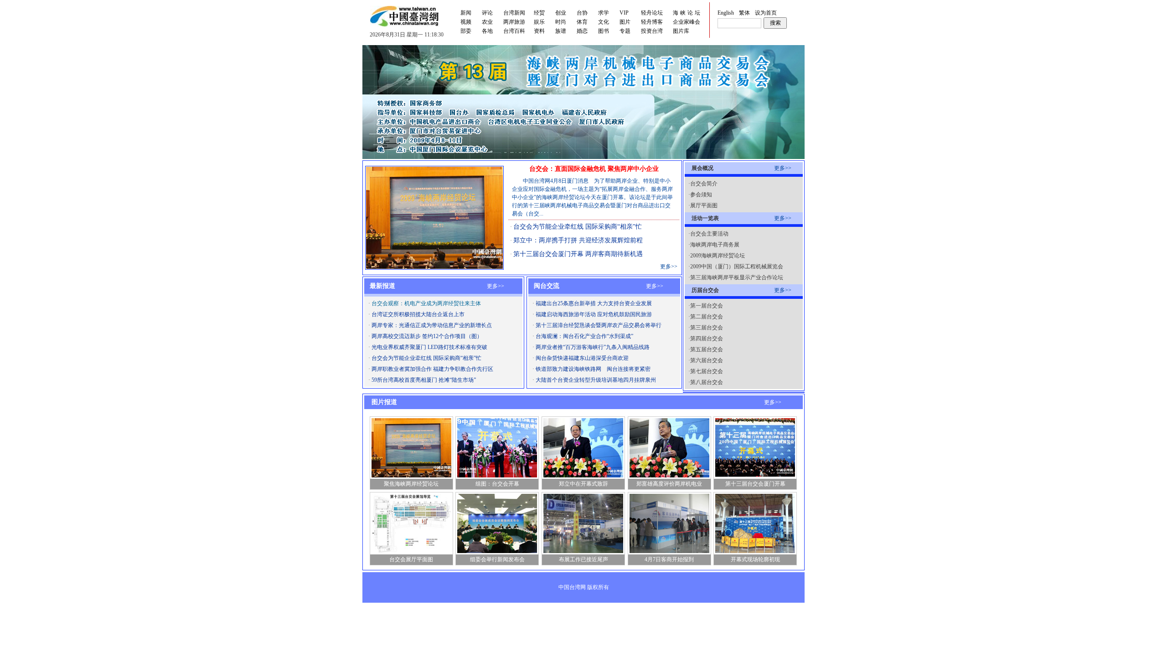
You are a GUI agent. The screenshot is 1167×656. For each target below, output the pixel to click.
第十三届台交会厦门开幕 (755, 484)
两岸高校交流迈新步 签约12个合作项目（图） (427, 336)
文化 (603, 22)
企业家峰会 (686, 22)
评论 (487, 13)
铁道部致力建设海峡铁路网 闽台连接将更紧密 (593, 369)
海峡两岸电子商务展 (714, 244)
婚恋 (582, 31)
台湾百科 (514, 31)
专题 (625, 31)
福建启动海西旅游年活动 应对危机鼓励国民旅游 (594, 314)
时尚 (560, 22)
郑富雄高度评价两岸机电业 (669, 484)
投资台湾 (652, 31)
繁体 (744, 13)
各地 (487, 31)
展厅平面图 (704, 205)
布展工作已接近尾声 (583, 559)
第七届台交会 (706, 371)
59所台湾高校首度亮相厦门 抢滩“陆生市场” (424, 380)
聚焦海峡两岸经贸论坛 (411, 484)
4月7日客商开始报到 (669, 559)
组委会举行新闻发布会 (497, 559)
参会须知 (701, 194)
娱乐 (539, 22)
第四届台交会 (706, 338)
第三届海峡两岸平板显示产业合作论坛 (736, 277)
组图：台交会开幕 (497, 484)
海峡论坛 (687, 13)
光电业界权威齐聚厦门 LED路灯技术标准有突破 (429, 347)
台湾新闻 (514, 13)
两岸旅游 (514, 22)
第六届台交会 (706, 360)
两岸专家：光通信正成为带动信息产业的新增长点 (432, 325)
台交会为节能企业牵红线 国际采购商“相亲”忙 (577, 226)
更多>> (668, 266)
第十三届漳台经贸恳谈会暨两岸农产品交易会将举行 (598, 325)
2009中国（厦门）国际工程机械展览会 (736, 266)
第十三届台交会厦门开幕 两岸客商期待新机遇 (578, 254)
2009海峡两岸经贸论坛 (717, 255)
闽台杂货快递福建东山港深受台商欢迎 (582, 358)
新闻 (465, 13)
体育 (582, 22)
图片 (625, 22)
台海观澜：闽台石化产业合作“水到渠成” (584, 336)
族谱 (560, 31)
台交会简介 (704, 183)
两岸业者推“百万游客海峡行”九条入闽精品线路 (593, 347)
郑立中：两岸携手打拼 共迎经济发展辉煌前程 (578, 240)
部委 (465, 31)
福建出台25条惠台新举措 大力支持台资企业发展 (594, 303)
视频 (465, 22)
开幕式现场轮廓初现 (755, 559)
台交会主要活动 (709, 234)
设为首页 (766, 13)
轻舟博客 (652, 22)
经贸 (539, 13)
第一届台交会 (706, 305)
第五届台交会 (706, 349)
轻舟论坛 (652, 13)
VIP (624, 13)
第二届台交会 (706, 316)
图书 (603, 31)
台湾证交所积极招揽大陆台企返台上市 (418, 314)
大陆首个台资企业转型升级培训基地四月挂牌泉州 (596, 380)
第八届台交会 (706, 382)
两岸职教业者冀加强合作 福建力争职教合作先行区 (432, 369)
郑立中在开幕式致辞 (583, 484)
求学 (603, 13)
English (726, 13)
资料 (539, 31)
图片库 (681, 31)
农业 (487, 22)
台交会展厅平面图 (411, 559)
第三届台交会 (706, 327)
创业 (560, 13)
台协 (582, 13)
